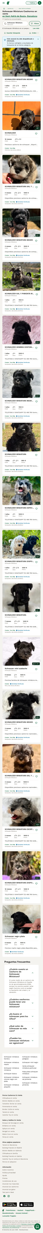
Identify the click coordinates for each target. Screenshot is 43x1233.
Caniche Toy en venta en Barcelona (15, 1159)
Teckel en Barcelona (9, 1145)
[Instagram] (9, 1196)
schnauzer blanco (10, 1074)
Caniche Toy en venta (10, 1115)
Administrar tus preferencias (10, 1227)
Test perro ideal (8, 1192)
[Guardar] (36, 80)
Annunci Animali (22, 1213)
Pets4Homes (10, 1210)
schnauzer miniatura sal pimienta (29, 1078)
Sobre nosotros (8, 1170)
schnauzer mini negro (30, 1062)
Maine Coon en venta (10, 1134)
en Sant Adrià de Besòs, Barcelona (19, 16)
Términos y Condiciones (28, 1224)
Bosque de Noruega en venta (12, 1123)
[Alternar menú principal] (4, 3)
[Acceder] (39, 3)
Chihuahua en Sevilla (10, 1153)
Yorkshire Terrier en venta (11, 1104)
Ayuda (4, 1175)
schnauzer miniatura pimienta (29, 1084)
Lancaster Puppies (9, 1216)
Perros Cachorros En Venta (12, 1095)
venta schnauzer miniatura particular (29, 1067)
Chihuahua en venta (9, 1098)
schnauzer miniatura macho (11, 1063)
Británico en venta (9, 1126)
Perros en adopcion (9, 1162)
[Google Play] (9, 1204)
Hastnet (20, 1210)
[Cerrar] (38, 39)
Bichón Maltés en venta (11, 1101)
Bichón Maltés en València (11, 1151)
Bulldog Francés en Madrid (12, 1148)
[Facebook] (4, 1196)
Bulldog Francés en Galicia (12, 1156)
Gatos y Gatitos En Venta (11, 1120)
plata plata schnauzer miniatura (30, 1073)
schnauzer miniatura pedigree (29, 1058)
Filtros (36, 23)
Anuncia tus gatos (8, 1189)
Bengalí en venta (8, 1131)
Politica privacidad (9, 1173)
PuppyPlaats (29, 1210)
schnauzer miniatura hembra (11, 1058)
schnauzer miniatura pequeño (11, 1086)
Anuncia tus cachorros (10, 1187)
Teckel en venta (8, 1112)
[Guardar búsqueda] (37, 1226)
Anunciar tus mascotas (10, 1184)
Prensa (4, 1178)
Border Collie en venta (10, 1109)
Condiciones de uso (9, 1181)
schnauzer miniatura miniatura (11, 1069)
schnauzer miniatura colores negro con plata (11, 1079)
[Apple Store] (26, 1204)
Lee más (36, 28)
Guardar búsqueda (13, 33)
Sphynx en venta (8, 1128)
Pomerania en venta (9, 1106)
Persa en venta (7, 1137)
